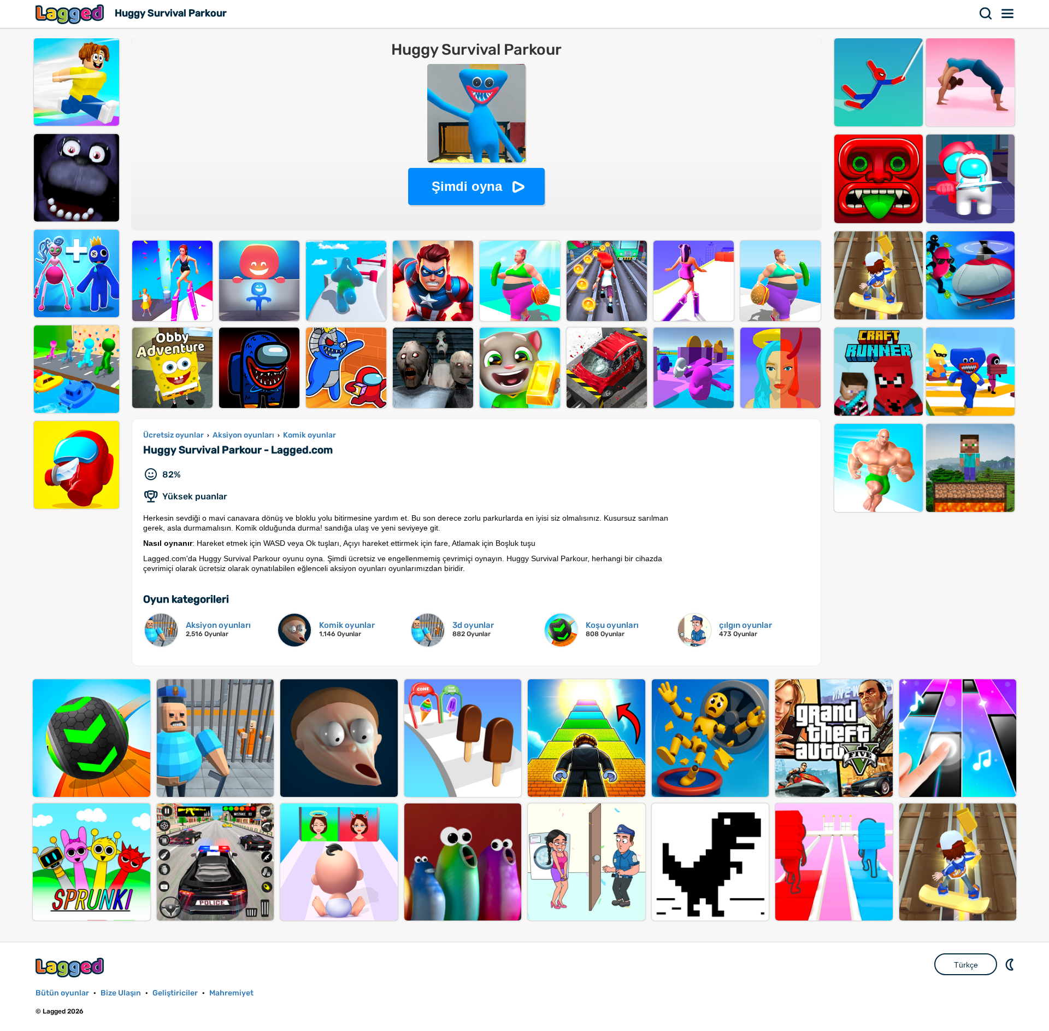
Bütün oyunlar (62, 993)
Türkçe (966, 964)
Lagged (71, 14)
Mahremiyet (231, 993)
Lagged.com (71, 967)
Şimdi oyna (467, 186)
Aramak (986, 13)
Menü (1008, 13)
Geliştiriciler (175, 993)
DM (1011, 964)
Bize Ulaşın (121, 993)
